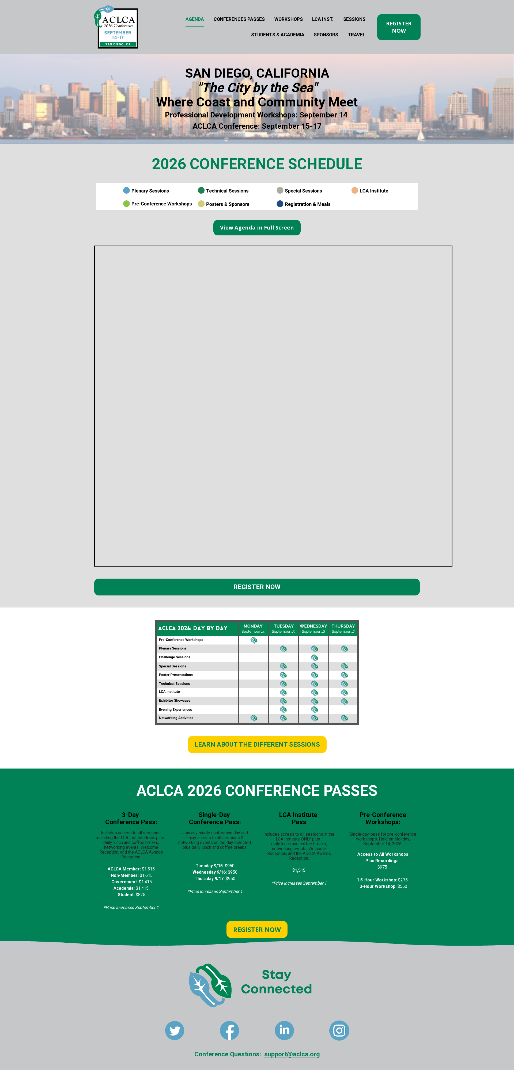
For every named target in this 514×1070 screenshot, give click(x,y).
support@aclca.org (292, 1054)
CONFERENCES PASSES (239, 19)
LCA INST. (323, 19)
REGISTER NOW (399, 27)
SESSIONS (354, 19)
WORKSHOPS (288, 19)
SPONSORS (326, 34)
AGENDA (195, 19)
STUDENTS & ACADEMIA (277, 34)
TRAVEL (356, 34)
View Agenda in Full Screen (257, 227)
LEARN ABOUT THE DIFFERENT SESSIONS (257, 744)
